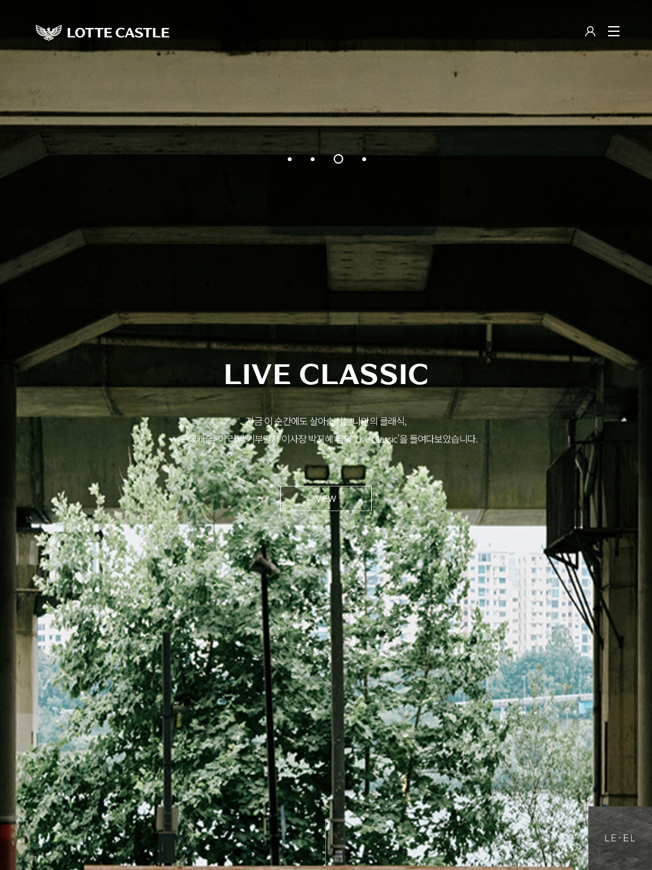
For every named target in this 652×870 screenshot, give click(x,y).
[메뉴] (614, 31)
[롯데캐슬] (102, 32)
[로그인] (590, 32)
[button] (290, 159)
